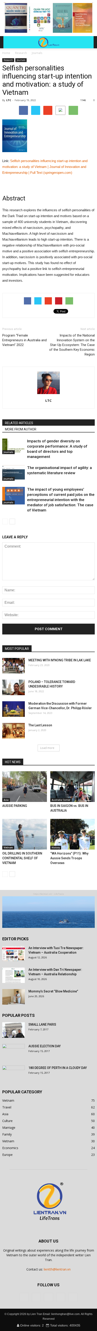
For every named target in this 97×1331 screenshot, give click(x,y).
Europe (7, 1154)
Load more (47, 748)
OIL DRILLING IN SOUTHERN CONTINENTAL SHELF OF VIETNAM (22, 858)
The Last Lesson (40, 725)
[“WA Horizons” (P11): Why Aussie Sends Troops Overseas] (72, 834)
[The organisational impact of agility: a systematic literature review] (13, 473)
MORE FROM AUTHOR (20, 429)
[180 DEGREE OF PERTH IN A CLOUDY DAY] (13, 1073)
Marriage (8, 1127)
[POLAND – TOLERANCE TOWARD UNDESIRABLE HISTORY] (13, 687)
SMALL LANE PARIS (42, 1024)
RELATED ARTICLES (19, 423)
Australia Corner (61, 799)
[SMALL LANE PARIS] (13, 1030)
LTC (8, 100)
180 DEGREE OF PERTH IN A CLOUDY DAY (57, 1068)
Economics (10, 1148)
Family (7, 1134)
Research (8, 60)
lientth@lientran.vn (57, 1269)
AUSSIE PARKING (14, 806)
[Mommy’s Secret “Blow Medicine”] (13, 997)
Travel (6, 1107)
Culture (7, 1121)
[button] (87, 42)
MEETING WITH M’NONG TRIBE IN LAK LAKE (59, 660)
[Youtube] (72, 1297)
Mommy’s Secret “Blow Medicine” (53, 991)
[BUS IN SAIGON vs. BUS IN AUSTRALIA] (72, 786)
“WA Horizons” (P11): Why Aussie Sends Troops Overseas (69, 858)
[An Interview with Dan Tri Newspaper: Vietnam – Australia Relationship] (13, 975)
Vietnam (8, 847)
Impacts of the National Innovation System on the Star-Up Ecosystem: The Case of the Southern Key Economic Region (72, 344)
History (56, 847)
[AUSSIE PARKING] (24, 786)
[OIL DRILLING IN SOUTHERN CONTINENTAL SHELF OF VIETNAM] (24, 834)
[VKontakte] (60, 1297)
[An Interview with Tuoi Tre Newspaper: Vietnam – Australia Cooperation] (13, 953)
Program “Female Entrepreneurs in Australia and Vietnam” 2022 (24, 340)
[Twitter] (36, 1297)
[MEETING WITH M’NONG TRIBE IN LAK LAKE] (13, 666)
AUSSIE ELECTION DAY (44, 1046)
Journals (21, 60)
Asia (6, 799)
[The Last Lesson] (13, 731)
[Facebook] (24, 1297)
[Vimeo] (48, 1297)
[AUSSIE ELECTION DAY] (13, 1052)
